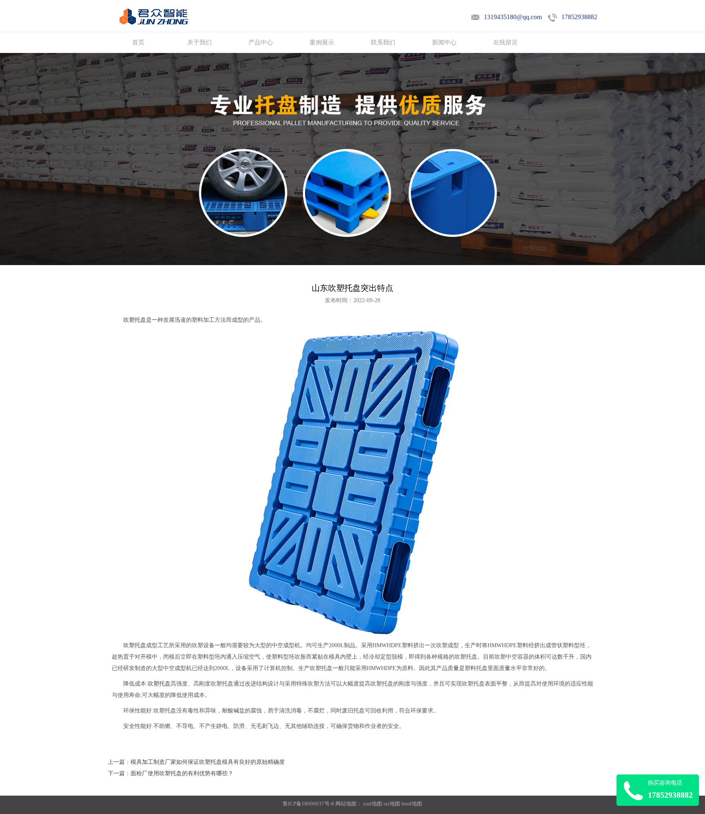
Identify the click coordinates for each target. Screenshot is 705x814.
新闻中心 (444, 42)
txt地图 (392, 804)
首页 (138, 42)
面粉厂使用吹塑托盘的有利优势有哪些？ (182, 773)
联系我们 (383, 42)
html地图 (411, 804)
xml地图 (372, 804)
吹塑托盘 (134, 320)
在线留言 (505, 42)
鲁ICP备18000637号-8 (309, 804)
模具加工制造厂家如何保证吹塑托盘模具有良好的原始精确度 (208, 762)
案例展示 (322, 42)
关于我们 (199, 42)
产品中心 (260, 42)
